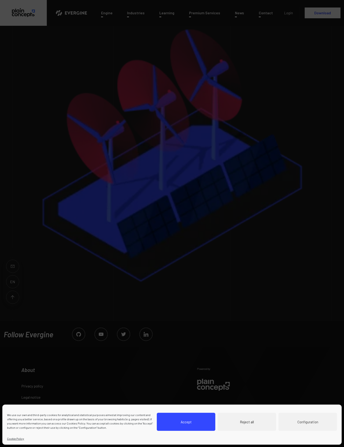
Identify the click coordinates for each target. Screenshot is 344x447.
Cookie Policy (15, 438)
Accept (186, 422)
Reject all (247, 422)
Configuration (307, 422)
